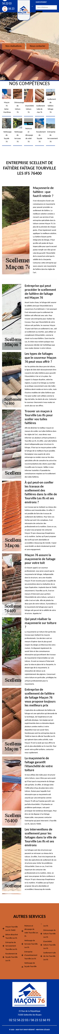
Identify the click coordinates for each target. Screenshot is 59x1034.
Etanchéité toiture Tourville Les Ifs (49, 945)
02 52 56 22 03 (18, 1020)
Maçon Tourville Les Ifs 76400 (11, 928)
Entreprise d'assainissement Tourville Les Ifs (30, 955)
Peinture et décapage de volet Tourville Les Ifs (31, 931)
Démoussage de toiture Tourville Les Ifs (49, 933)
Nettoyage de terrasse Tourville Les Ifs (31, 944)
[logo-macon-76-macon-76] (29, 994)
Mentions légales (43, 1030)
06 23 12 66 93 (40, 1020)
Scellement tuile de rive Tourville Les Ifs (49, 956)
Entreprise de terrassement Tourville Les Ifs (11, 945)
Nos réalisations (13, 46)
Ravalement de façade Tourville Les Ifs (11, 957)
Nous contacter (37, 46)
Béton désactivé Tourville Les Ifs (11, 936)
